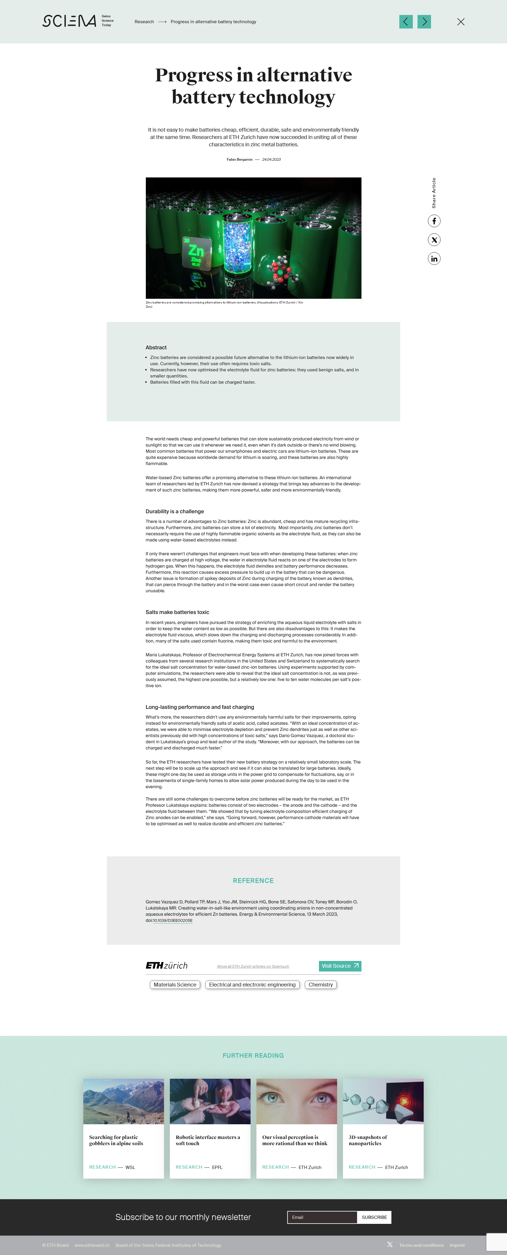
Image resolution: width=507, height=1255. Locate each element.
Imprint (457, 1245)
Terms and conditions (421, 1245)
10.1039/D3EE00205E (173, 920)
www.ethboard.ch (92, 1245)
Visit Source (336, 965)
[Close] (461, 22)
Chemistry (321, 984)
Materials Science (175, 984)
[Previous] (406, 21)
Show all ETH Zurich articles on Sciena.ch (253, 966)
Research (145, 22)
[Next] (424, 21)
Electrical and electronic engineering (252, 984)
